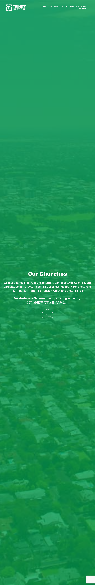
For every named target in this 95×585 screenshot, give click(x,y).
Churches (47, 6)
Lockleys (54, 286)
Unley (57, 290)
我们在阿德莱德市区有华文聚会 (46, 302)
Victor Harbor (75, 290)
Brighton (47, 282)
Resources (74, 6)
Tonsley (47, 290)
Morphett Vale (82, 286)
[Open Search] (88, 7)
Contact (82, 9)
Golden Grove (23, 286)
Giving (83, 6)
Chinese (38, 298)
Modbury (66, 286)
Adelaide (24, 282)
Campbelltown (64, 282)
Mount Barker (18, 290)
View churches (47, 315)
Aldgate (36, 282)
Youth (64, 6)
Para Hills (35, 290)
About (56, 6)
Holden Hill (40, 286)
